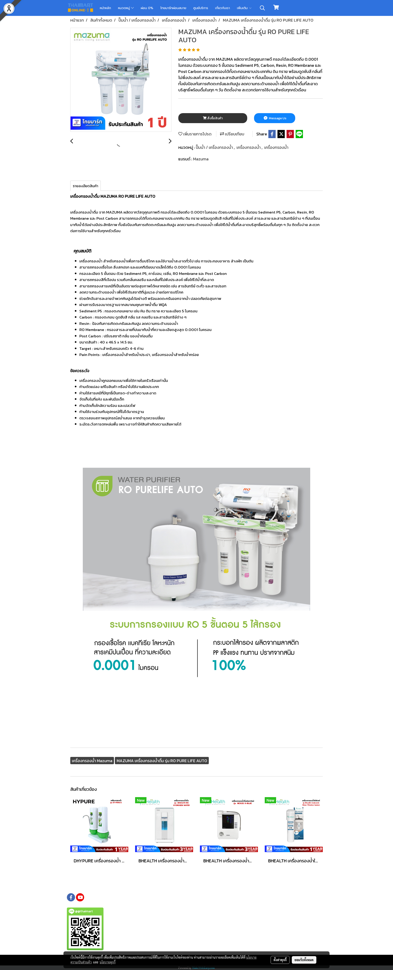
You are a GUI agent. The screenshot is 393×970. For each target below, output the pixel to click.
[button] (262, 8)
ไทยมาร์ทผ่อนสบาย (173, 8)
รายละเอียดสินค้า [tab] (85, 186)
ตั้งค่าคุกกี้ (280, 960)
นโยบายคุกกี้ (108, 962)
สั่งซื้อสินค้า (215, 118)
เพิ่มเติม (243, 8)
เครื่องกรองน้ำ (249, 147)
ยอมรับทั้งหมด (304, 960)
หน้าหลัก (105, 8)
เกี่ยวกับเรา (222, 8)
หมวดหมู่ (124, 8)
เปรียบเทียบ (234, 134)
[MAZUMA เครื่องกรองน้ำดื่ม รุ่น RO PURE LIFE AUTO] (121, 80)
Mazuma (201, 159)
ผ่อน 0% (147, 8)
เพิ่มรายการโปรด (197, 134)
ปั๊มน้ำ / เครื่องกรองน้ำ (215, 147)
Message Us (277, 118)
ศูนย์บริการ (200, 8)
